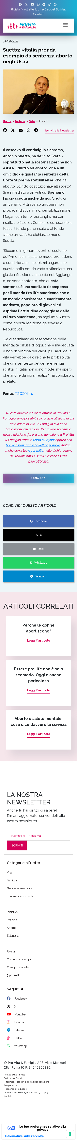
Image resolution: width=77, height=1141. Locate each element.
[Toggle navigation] (65, 24)
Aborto (43, 121)
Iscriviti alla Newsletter (59, 130)
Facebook (41, 521)
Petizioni (12, 919)
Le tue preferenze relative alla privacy (42, 1128)
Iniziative (12, 912)
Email (41, 548)
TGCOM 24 (24, 393)
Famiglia (12, 880)
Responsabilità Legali (15, 1089)
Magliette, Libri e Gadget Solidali (43, 9)
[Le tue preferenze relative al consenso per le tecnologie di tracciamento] (70, 1134)
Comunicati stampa (19, 959)
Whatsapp (40, 562)
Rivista (15, 9)
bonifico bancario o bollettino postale (33, 445)
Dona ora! (38, 478)
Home (7, 121)
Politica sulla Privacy (14, 1074)
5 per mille (35, 450)
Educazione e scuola (20, 896)
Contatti (38, 14)
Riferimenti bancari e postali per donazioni (26, 1081)
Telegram (41, 576)
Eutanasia (13, 935)
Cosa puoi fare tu (18, 967)
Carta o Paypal (44, 440)
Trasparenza (10, 1085)
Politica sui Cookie (13, 1078)
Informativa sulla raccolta (24, 1136)
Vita (32, 121)
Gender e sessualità (19, 888)
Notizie (20, 121)
